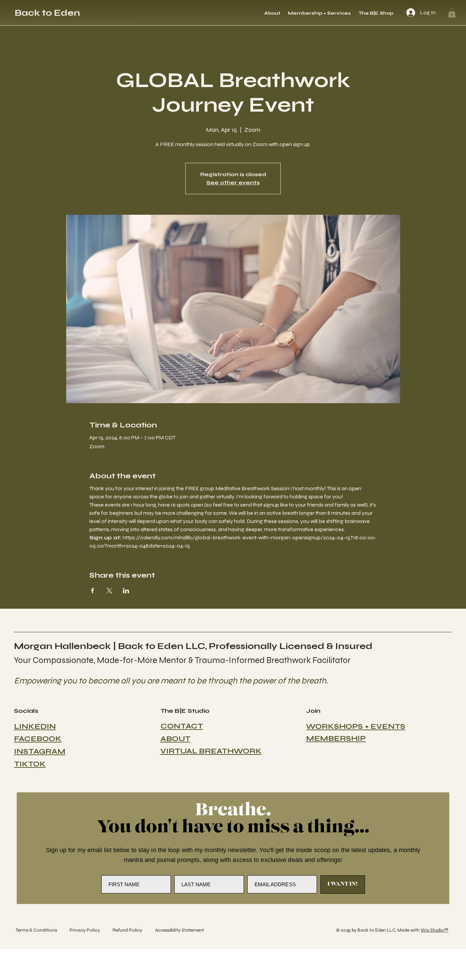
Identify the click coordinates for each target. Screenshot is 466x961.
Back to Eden (47, 13)
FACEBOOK (37, 738)
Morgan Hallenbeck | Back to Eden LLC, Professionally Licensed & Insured (193, 646)
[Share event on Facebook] (92, 590)
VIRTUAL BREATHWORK (211, 751)
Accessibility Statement (179, 930)
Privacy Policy (85, 930)
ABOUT (175, 738)
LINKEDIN (35, 726)
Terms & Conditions (36, 930)
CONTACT (182, 726)
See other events (233, 182)
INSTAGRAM (39, 751)
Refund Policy (127, 930)
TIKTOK (30, 764)
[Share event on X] (109, 590)
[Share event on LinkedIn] (126, 590)
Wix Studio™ (434, 930)
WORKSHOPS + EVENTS (355, 726)
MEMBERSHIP (336, 738)
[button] (452, 12)
